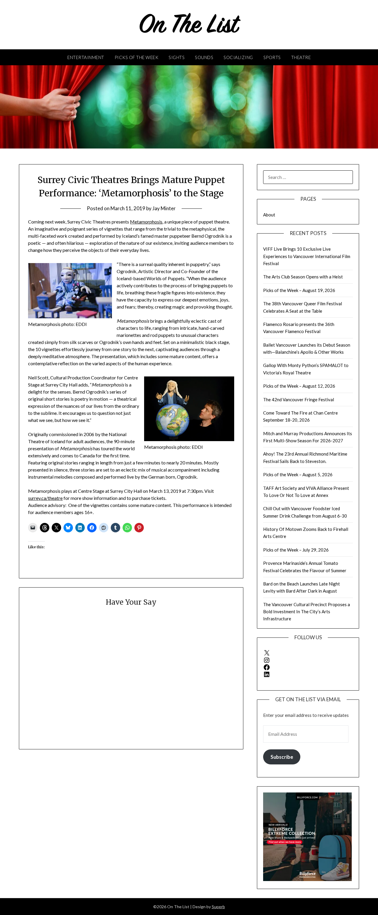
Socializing (238, 57)
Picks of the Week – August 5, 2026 (298, 474)
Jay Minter (164, 208)
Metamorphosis (146, 221)
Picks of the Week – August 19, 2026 (299, 290)
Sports (272, 57)
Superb (218, 906)
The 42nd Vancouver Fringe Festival (298, 399)
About (269, 214)
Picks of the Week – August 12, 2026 (299, 386)
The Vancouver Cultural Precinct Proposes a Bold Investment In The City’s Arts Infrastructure (306, 612)
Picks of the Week (137, 57)
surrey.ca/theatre (45, 498)
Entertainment (85, 57)
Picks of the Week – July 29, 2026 (296, 549)
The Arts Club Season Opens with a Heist (303, 276)
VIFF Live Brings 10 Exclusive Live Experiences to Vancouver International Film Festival (306, 256)
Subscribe (282, 757)
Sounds (204, 57)
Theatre (301, 57)
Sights (177, 57)
